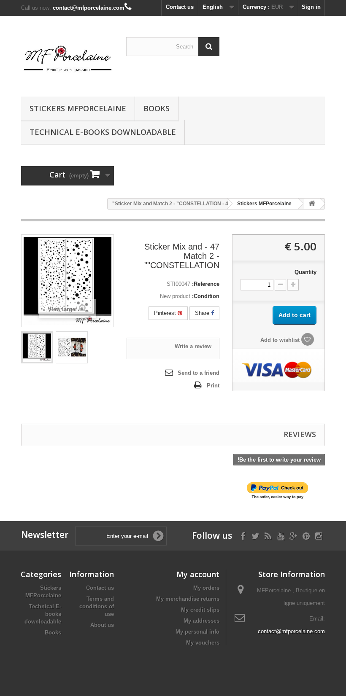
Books (156, 108)
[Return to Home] (312, 204)
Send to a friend (198, 373)
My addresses (201, 621)
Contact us (180, 7)
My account (197, 574)
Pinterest (166, 313)
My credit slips (200, 610)
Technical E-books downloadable (103, 132)
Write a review (193, 346)
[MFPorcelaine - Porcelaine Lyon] (67, 59)
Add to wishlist (280, 340)
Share (203, 313)
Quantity (305, 272)
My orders (206, 588)
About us (102, 625)
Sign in (311, 7)
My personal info (197, 632)
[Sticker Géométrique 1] (37, 347)
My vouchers (202, 643)
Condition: (205, 296)
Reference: (205, 284)
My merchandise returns (187, 599)
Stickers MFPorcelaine (78, 108)
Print (213, 385)
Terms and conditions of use (96, 606)
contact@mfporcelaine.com (291, 631)
